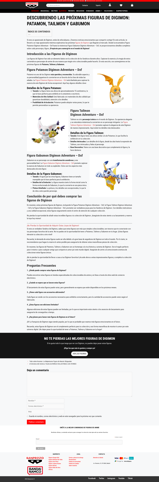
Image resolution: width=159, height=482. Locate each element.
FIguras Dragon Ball (54, 457)
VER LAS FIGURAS (79, 354)
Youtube (121, 478)
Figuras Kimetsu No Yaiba (55, 459)
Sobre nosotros (73, 465)
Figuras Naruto (53, 465)
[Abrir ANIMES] (101, 11)
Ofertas (51, 469)
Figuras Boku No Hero (54, 467)
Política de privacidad (74, 461)
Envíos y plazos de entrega (76, 457)
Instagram (111, 478)
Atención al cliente (98, 457)
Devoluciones (72, 459)
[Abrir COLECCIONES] (114, 11)
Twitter (101, 478)
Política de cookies (74, 463)
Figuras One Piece (53, 461)
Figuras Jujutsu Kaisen (55, 463)
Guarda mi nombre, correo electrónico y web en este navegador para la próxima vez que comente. (65, 416)
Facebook (92, 478)
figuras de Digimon (82, 43)
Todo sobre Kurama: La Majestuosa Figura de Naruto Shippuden (50, 361)
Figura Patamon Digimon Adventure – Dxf (50, 80)
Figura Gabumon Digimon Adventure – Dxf (58, 163)
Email (38, 439)
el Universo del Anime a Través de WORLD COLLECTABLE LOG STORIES (52, 364)
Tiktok (130, 478)
